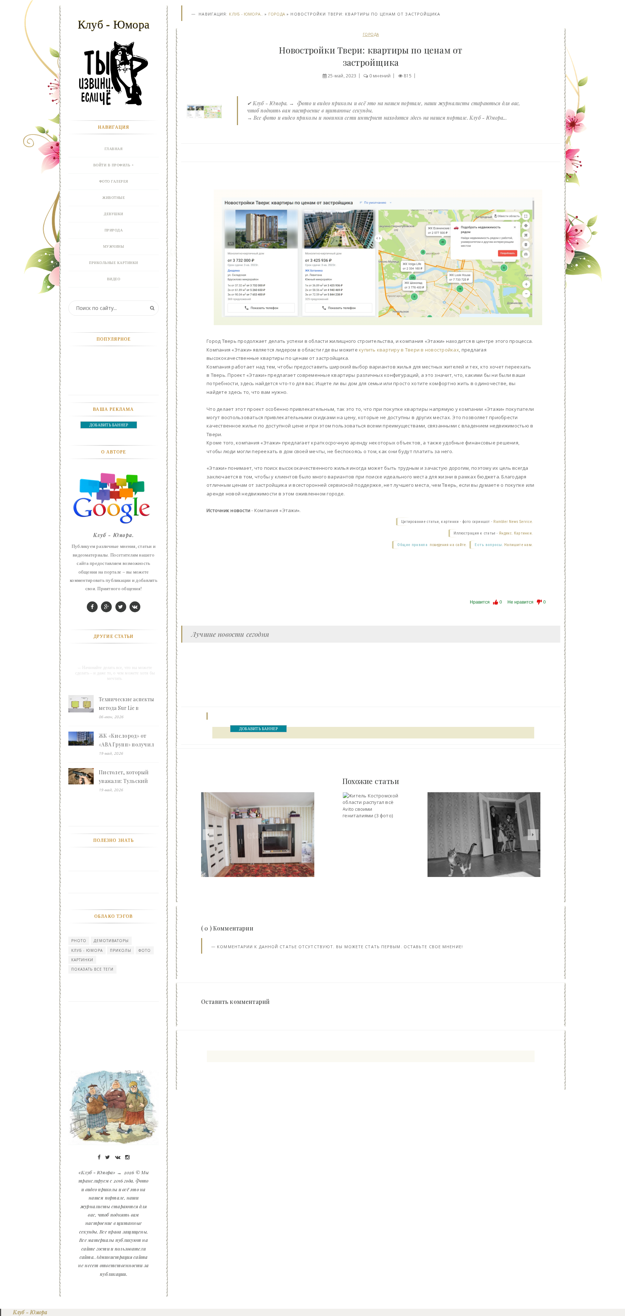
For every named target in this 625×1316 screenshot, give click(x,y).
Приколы (120, 950)
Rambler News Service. (513, 521)
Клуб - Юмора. (113, 535)
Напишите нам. (518, 544)
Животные (113, 198)
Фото (145, 950)
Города (276, 14)
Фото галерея (113, 181)
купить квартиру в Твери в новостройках (409, 349)
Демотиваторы (111, 940)
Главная (114, 149)
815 (408, 76)
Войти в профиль (112, 165)
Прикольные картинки (113, 263)
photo (78, 940)
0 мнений (380, 76)
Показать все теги (92, 969)
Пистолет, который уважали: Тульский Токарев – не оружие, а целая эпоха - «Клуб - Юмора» (128, 777)
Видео (113, 279)
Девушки (113, 214)
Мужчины (113, 246)
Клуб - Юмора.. (246, 14)
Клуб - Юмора (87, 950)
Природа (114, 230)
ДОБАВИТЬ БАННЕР (258, 729)
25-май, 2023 (342, 76)
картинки (82, 959)
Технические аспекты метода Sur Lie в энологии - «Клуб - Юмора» (126, 704)
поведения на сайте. (448, 544)
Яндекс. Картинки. (516, 533)
